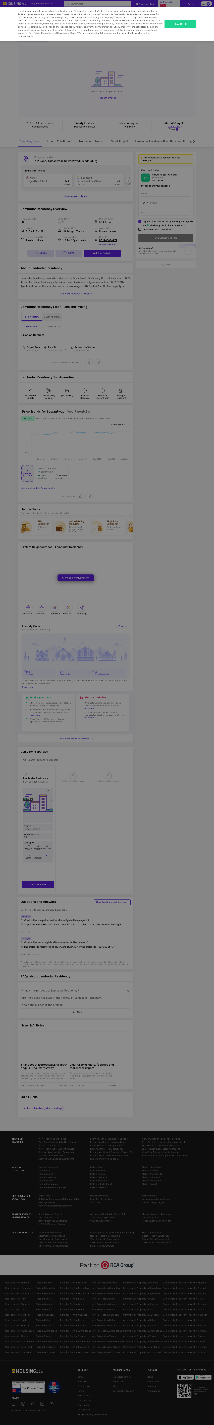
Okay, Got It (180, 24)
